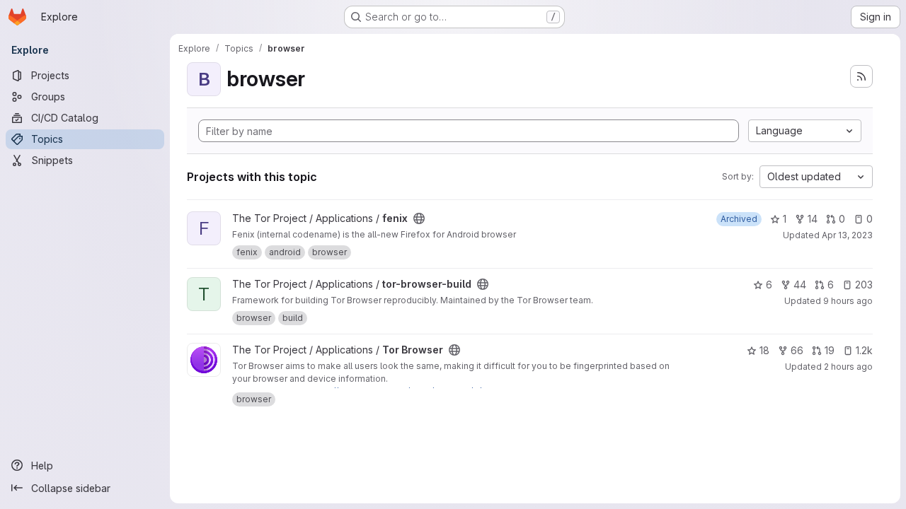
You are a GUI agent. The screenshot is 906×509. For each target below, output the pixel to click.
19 (830, 350)
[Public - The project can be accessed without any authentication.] (419, 218)
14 (813, 219)
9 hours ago (848, 301)
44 (799, 285)
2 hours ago (848, 366)
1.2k (864, 350)
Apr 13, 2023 (847, 235)
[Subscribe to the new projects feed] (861, 76)
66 (797, 350)
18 (764, 350)
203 (864, 285)
